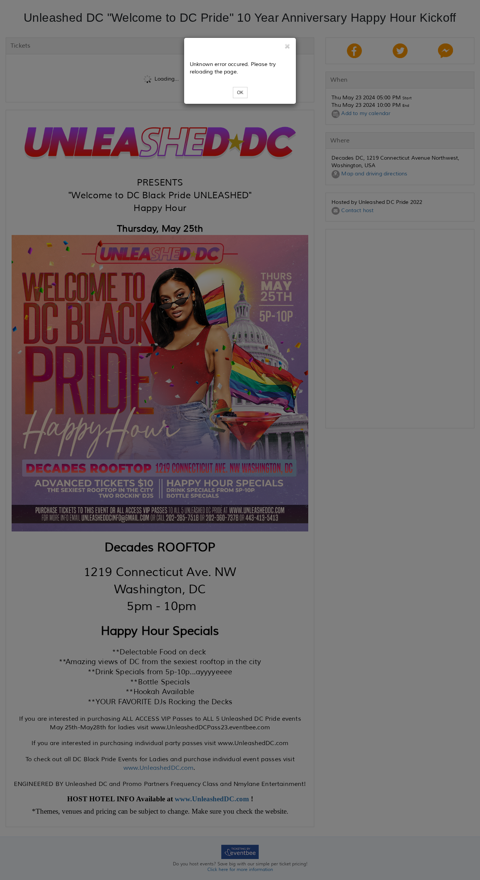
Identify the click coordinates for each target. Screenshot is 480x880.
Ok (240, 92)
